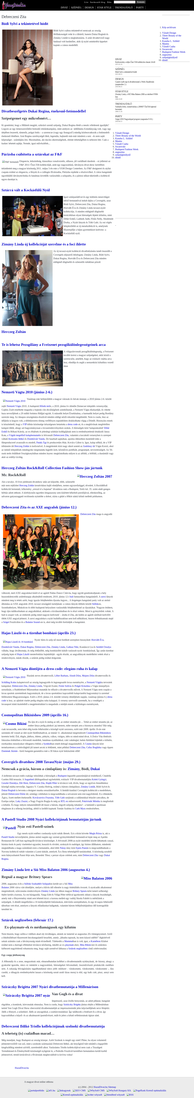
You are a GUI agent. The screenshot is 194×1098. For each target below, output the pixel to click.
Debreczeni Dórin (16, 794)
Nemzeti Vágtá (94, 682)
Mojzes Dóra (88, 675)
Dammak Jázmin (10, 751)
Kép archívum (169, 27)
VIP (25, 424)
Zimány (74, 769)
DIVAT (64, 7)
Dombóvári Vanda (36, 439)
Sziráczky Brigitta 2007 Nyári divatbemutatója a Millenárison (50, 987)
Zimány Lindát (88, 786)
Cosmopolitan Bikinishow (98, 733)
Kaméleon (96, 941)
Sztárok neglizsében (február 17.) (27, 920)
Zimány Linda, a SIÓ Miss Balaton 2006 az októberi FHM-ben (136, 95)
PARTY (140, 7)
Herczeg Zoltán (14, 332)
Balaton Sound (32, 622)
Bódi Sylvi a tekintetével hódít (25, 24)
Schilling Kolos (9, 682)
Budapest (62, 775)
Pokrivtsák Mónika (91, 801)
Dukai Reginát (8, 790)
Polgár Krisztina (82, 686)
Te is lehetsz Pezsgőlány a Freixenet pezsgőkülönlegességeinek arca (54, 345)
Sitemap (112, 1087)
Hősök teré (45, 406)
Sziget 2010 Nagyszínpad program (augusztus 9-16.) (134, 119)
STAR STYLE (104, 7)
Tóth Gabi (60, 797)
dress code (73, 424)
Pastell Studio (8, 837)
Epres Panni (81, 848)
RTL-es (64, 801)
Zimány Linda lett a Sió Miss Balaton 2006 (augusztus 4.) (46, 870)
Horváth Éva (97, 640)
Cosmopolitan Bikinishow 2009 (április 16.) (35, 715)
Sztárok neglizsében (77, 948)
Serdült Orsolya (103, 647)
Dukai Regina (27, 647)
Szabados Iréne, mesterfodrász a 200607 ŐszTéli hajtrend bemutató (135, 107)
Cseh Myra (80, 808)
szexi (103, 596)
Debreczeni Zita (61, 435)
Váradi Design (122, 133)
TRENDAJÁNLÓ (124, 7)
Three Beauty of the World (128, 135)
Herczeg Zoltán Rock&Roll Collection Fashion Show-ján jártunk (52, 468)
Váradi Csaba (121, 144)
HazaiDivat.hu (22, 1068)
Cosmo (88, 743)
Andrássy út (88, 446)
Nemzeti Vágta (14, 406)
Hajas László (23, 654)
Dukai (95, 769)
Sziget (6, 622)
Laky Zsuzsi (21, 801)
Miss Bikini (85, 945)
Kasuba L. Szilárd (123, 138)
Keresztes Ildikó (16, 439)
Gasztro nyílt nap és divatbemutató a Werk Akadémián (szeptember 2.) (134, 83)
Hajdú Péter (51, 783)
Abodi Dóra (75, 675)
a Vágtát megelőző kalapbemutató (23, 435)
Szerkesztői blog (97, 2)
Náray (63, 848)
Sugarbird (29, 779)
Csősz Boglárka (93, 747)
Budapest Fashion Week (126, 149)
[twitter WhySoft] (93, 1094)
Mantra (118, 141)
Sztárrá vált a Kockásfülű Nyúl (26, 190)
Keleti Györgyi (99, 779)
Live (86, 2)
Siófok (95, 604)
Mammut (68, 941)
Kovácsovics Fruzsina (43, 797)
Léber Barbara (61, 675)
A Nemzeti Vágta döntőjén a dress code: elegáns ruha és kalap (49, 669)
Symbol (47, 743)
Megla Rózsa (95, 833)
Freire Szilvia (65, 686)
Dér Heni (23, 783)
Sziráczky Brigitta (72, 1004)
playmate (69, 945)
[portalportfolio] (36, 1090)
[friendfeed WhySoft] (114, 1094)
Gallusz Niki (72, 647)
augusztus (120, 152)
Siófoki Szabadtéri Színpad (37, 883)
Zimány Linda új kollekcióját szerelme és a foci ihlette (44, 244)
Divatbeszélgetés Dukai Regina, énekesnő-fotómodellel (44, 111)
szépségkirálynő (122, 154)
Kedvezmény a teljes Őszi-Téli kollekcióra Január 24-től (135, 62)
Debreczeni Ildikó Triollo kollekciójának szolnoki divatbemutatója (53, 1026)
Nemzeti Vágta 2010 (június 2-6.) (27, 392)
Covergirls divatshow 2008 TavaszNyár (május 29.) (41, 762)
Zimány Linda (58, 647)
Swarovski (120, 146)
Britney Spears (80, 891)
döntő (118, 157)
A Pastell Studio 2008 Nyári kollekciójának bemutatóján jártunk (51, 819)
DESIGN (89, 7)
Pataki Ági (41, 442)
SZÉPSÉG (76, 7)
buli (71, 596)
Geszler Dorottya (10, 783)
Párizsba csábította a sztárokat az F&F (32, 154)
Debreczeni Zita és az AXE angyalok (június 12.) (39, 507)
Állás (109, 2)
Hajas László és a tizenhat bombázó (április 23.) (39, 633)
